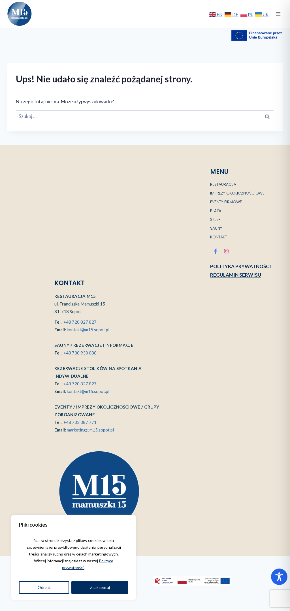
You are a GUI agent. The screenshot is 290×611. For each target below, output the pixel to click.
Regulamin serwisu (235, 275)
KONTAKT (218, 237)
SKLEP (215, 219)
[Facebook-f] (215, 251)
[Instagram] (226, 251)
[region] (73, 557)
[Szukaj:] (145, 116)
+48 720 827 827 (80, 321)
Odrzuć (44, 587)
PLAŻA (215, 210)
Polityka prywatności (240, 266)
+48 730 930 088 (80, 352)
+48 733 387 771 (80, 422)
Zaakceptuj (100, 587)
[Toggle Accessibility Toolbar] (279, 577)
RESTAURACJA (223, 184)
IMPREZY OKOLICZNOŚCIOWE (237, 193)
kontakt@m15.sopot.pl (88, 329)
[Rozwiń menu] (278, 13)
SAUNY (216, 228)
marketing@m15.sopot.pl (90, 429)
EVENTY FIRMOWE (226, 202)
